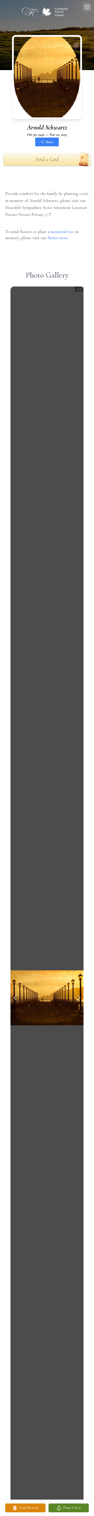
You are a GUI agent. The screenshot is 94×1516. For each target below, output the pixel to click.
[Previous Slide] (15, 998)
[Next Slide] (79, 998)
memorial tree (62, 231)
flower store (58, 238)
